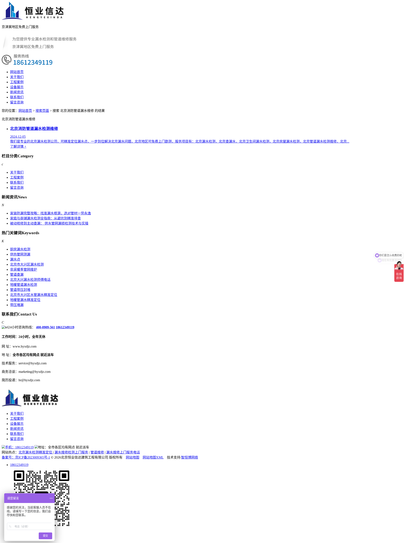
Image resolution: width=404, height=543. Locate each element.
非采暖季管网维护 (23, 269)
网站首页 (17, 72)
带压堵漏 (17, 305)
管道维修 (97, 452)
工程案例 (17, 82)
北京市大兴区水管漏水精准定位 (33, 295)
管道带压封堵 (20, 290)
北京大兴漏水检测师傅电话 (30, 279)
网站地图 (132, 457)
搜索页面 (42, 110)
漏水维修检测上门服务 (71, 452)
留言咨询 (17, 102)
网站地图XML (153, 457)
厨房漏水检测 (20, 249)
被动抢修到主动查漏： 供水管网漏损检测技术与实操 (49, 223)
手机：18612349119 (19, 447)
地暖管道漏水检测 (23, 284)
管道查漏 (17, 274)
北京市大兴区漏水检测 (27, 264)
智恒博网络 (189, 457)
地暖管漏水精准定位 (25, 300)
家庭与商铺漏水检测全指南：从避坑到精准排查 (45, 218)
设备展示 (17, 87)
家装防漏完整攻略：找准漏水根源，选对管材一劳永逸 (50, 213)
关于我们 (17, 77)
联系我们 (17, 97)
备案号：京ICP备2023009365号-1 (26, 457)
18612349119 (65, 327)
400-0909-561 (45, 327)
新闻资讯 (17, 92)
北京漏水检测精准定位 (36, 452)
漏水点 (15, 259)
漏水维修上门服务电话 (123, 452)
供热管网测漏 (20, 254)
